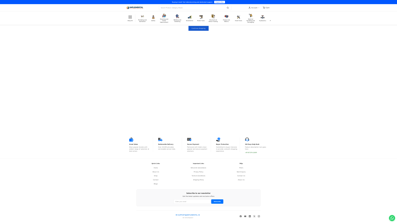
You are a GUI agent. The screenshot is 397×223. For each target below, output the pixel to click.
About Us (155, 172)
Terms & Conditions (198, 176)
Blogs (156, 184)
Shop (155, 176)
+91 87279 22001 (251, 152)
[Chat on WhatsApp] (392, 218)
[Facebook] (240, 216)
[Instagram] (259, 216)
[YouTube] (245, 216)
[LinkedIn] (249, 216)
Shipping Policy (198, 180)
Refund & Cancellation (198, 168)
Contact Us (241, 176)
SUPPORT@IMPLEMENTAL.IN (189, 215)
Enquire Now (219, 2)
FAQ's (241, 168)
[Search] (227, 8)
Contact (155, 180)
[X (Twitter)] (254, 216)
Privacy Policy (198, 172)
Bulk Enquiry (241, 172)
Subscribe (217, 201)
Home (156, 168)
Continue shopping (199, 28)
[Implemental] (135, 7)
